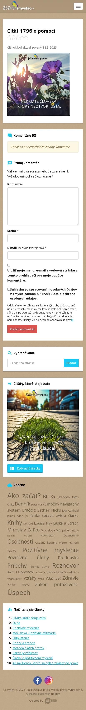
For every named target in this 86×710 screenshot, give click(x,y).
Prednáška (68, 558)
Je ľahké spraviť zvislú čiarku (52, 515)
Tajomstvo (24, 572)
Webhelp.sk (51, 701)
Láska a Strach (66, 523)
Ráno (10, 572)
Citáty (10, 504)
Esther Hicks (49, 510)
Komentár (15, 184)
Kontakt (28, 523)
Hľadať (71, 363)
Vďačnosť (53, 578)
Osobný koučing (46, 542)
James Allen (15, 516)
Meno (11, 231)
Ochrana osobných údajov (43, 694)
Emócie (29, 510)
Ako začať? (24, 495)
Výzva (41, 578)
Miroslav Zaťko (23, 529)
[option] (43, 425)
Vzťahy (30, 578)
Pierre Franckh (69, 542)
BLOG (49, 496)
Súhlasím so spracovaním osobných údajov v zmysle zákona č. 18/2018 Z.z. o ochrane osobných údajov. (43, 293)
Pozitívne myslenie (50, 550)
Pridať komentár (22, 329)
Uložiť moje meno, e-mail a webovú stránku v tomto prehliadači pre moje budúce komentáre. (42, 275)
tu (72, 320)
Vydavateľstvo (14, 578)
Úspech (18, 592)
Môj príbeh (63, 530)
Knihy (14, 522)
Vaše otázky (55, 572)
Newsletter (47, 535)
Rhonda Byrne (39, 567)
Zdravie (70, 578)
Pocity (11, 551)
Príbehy (17, 565)
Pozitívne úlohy (28, 557)
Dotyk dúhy (37, 504)
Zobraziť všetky (25, 468)
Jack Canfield (70, 510)
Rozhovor (65, 565)
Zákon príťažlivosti (57, 584)
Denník (22, 503)
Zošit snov (18, 585)
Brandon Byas (68, 497)
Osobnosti (20, 541)
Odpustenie (71, 535)
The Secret (40, 572)
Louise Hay (43, 523)
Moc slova (48, 530)
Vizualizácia (71, 572)
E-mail (25, 248)
